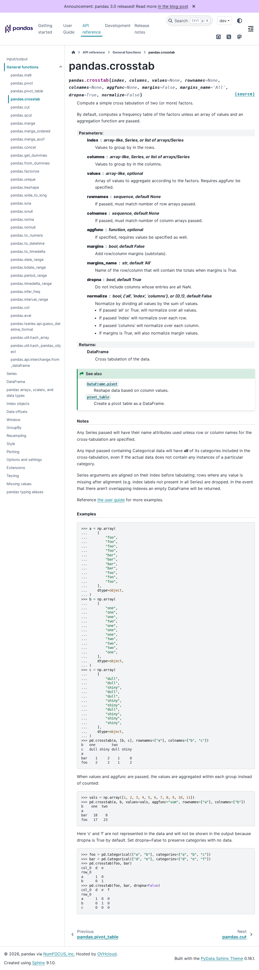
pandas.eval (21, 315)
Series (12, 373)
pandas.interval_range (29, 299)
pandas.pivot (22, 83)
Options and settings (24, 459)
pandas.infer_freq (25, 291)
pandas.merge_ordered (30, 131)
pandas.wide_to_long (29, 195)
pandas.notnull (23, 227)
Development (118, 25)
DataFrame (16, 381)
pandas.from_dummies (30, 163)
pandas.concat (23, 147)
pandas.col (20, 307)
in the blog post (173, 6)
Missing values (19, 484)
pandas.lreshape (25, 187)
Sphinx (38, 962)
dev (223, 20)
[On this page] (251, 28)
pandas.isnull (22, 211)
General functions (22, 67)
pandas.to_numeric (27, 235)
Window (13, 420)
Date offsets (17, 411)
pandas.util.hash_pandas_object (35, 348)
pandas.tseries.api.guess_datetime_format (35, 326)
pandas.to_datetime (28, 243)
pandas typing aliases (25, 492)
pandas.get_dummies (29, 155)
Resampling (16, 435)
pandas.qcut (21, 115)
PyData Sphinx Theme (222, 958)
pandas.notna (22, 219)
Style (11, 443)
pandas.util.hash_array (30, 337)
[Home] (73, 52)
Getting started (45, 29)
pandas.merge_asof (28, 139)
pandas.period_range (29, 275)
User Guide (68, 29)
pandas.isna (21, 203)
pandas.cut (20, 107)
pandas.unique (23, 179)
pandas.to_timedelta (28, 251)
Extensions (16, 467)
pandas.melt (21, 75)
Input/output (17, 59)
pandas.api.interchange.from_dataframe (35, 362)
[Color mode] (239, 20)
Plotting (13, 452)
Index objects (18, 403)
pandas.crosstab (25, 99)
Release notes (142, 29)
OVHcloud (107, 953)
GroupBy (14, 427)
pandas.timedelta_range (31, 283)
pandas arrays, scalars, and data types (30, 392)
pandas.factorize (25, 171)
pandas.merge (23, 123)
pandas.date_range (27, 259)
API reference (91, 29)
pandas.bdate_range (28, 267)
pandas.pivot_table (27, 91)
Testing (13, 476)
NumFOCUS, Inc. (59, 953)
